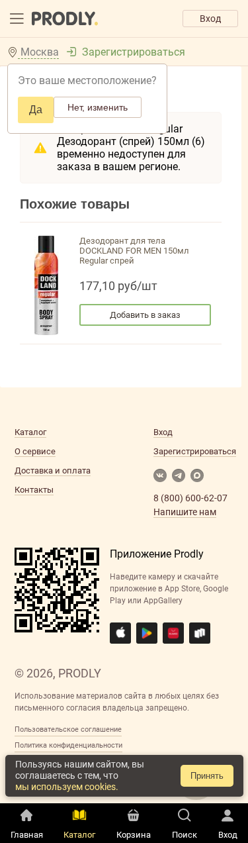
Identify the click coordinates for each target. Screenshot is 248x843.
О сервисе (35, 451)
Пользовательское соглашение (68, 729)
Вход (210, 18)
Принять (207, 776)
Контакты (34, 490)
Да (35, 109)
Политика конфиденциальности (68, 745)
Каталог (30, 432)
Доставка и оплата (53, 470)
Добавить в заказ (145, 315)
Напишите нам (184, 512)
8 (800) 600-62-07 (190, 498)
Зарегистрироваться (133, 52)
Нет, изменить (97, 107)
